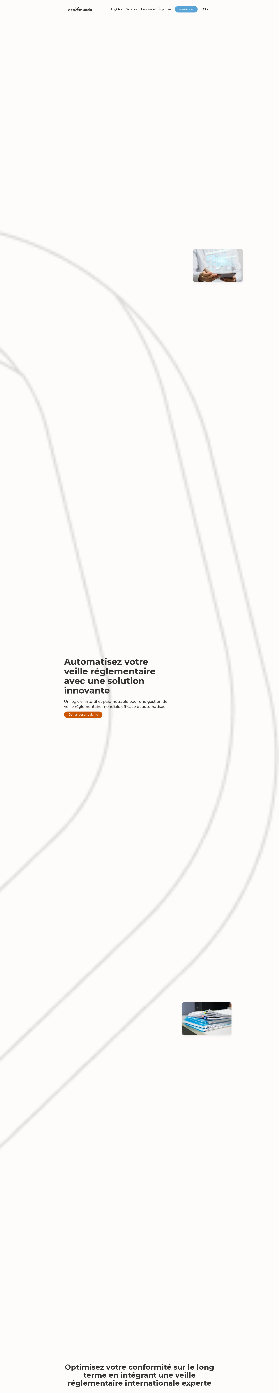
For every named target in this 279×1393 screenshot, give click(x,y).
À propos (165, 9)
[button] (116, 9)
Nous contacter (186, 9)
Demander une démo (83, 714)
